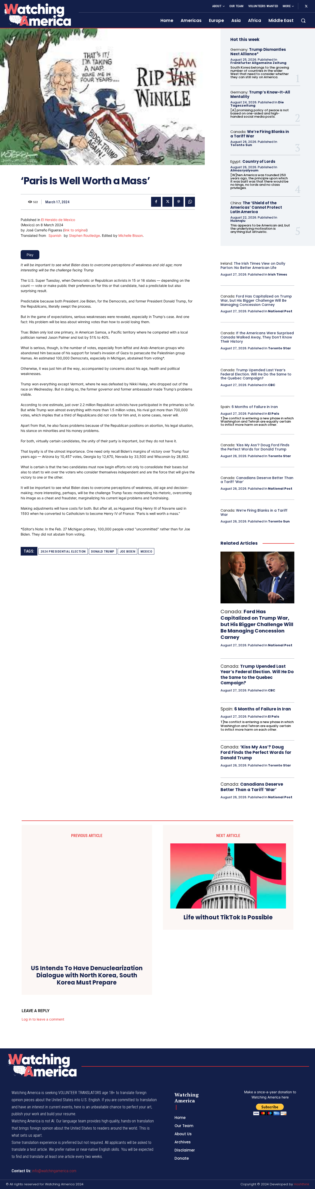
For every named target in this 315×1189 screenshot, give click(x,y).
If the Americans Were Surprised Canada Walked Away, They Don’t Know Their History (257, 337)
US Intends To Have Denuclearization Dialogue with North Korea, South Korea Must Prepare (87, 975)
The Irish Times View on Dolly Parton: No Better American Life (252, 265)
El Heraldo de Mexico (58, 220)
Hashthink (301, 1184)
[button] (303, 20)
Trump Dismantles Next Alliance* (258, 51)
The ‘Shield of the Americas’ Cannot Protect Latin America (256, 207)
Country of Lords (258, 161)
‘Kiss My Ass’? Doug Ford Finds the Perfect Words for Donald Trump (254, 447)
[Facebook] (156, 202)
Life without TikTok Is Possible (228, 917)
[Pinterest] (179, 202)
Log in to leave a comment (43, 1019)
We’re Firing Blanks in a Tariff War (259, 134)
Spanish (54, 235)
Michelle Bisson (130, 235)
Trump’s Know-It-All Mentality (260, 94)
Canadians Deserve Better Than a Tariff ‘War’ (256, 479)
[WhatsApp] (190, 202)
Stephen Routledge (84, 235)
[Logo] (36, 14)
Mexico (146, 551)
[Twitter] (306, 6)
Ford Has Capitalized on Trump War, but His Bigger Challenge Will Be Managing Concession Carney (256, 300)
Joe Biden (127, 551)
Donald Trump (102, 551)
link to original (75, 230)
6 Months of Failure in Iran (255, 406)
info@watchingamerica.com (54, 1171)
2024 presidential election (63, 551)
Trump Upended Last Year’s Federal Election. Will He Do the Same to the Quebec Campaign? (255, 374)
